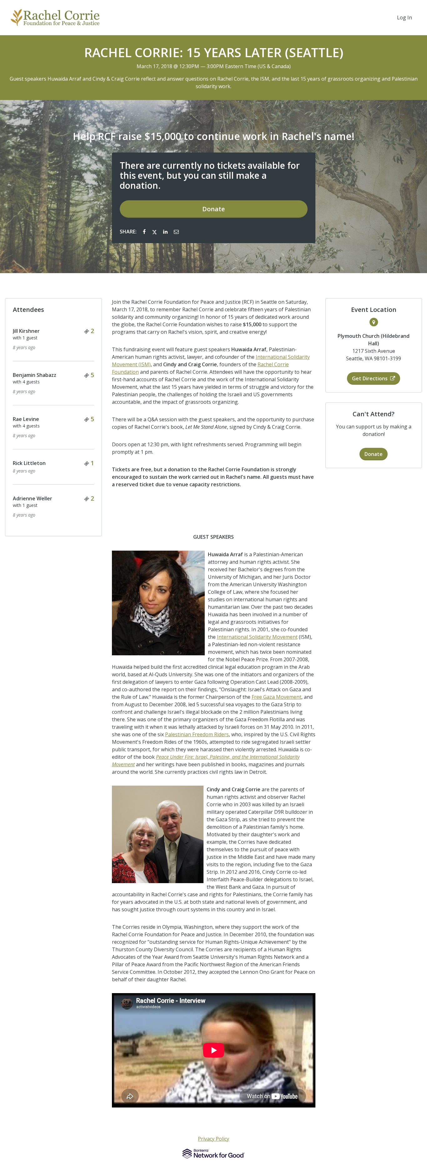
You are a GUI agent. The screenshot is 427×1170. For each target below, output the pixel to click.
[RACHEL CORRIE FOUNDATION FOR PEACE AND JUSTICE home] (55, 17)
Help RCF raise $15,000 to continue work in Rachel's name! (213, 136)
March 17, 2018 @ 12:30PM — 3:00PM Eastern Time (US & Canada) (214, 66)
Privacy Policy (213, 1138)
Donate (213, 209)
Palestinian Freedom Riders (197, 734)
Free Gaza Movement (276, 696)
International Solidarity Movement (257, 636)
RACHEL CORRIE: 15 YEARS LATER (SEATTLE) (213, 52)
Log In (404, 17)
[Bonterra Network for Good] (214, 1154)
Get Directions (370, 378)
